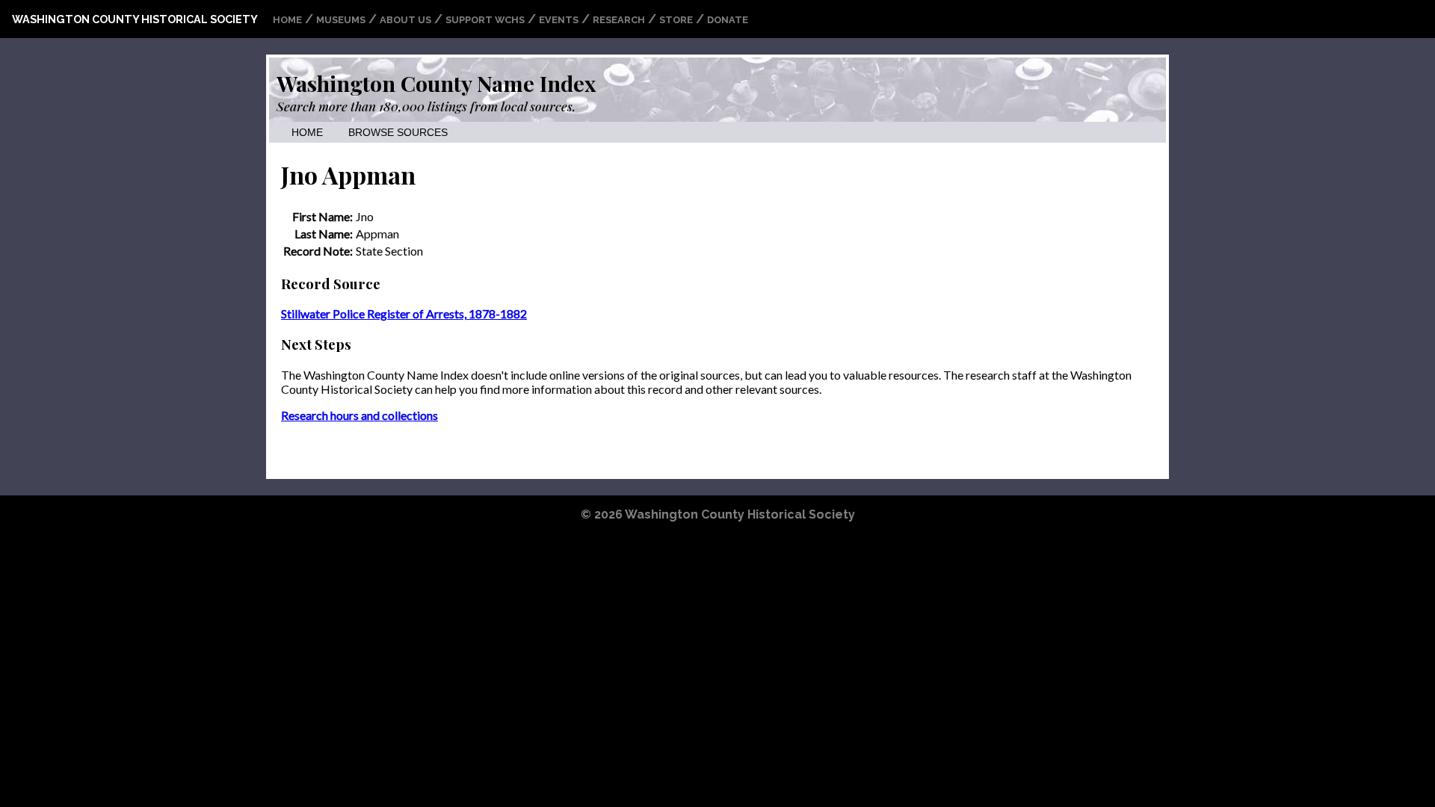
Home (287, 19)
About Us (405, 19)
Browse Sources (398, 132)
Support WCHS (485, 19)
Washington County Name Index (436, 83)
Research (619, 19)
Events (558, 19)
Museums (340, 19)
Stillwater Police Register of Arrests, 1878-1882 (404, 313)
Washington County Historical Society (135, 19)
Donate (727, 19)
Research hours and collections (359, 415)
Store (676, 19)
